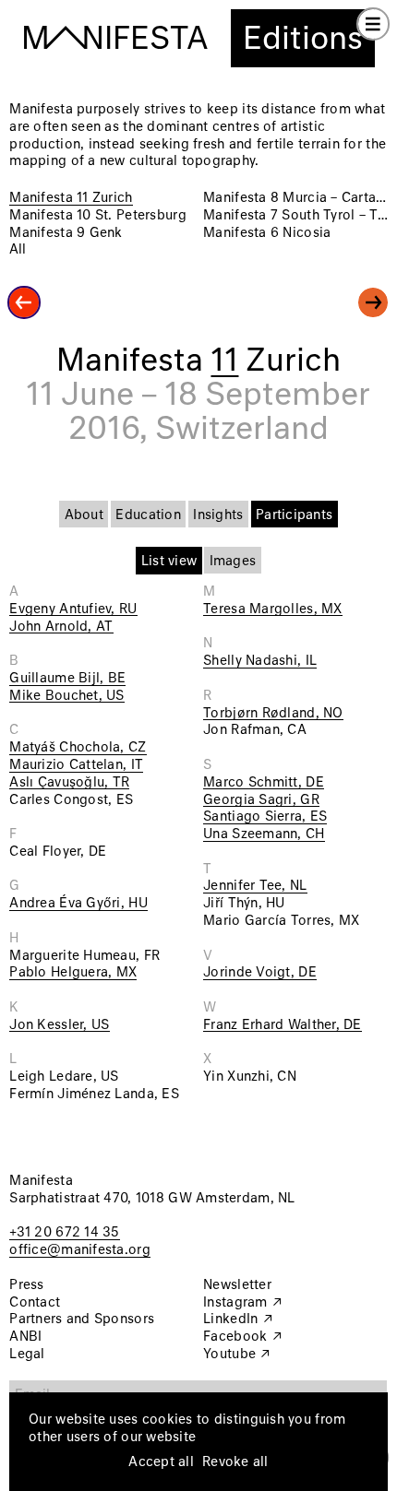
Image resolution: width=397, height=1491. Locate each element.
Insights (218, 515)
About (84, 515)
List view (169, 561)
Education (147, 515)
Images (233, 561)
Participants (294, 515)
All (17, 249)
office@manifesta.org (79, 1250)
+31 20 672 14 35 (64, 1232)
